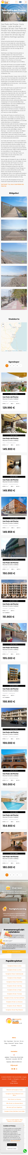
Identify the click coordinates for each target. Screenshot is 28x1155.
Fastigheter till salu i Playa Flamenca (14, 1009)
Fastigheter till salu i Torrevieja (14, 993)
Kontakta (13, 1045)
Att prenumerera (14, 951)
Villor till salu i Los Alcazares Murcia (14, 1103)
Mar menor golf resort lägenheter (14, 1107)
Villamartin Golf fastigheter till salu (14, 1089)
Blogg (6, 1043)
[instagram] (16, 1068)
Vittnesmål (11, 1043)
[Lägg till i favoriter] (24, 374)
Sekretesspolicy (20, 945)
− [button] (3, 326)
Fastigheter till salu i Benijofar (14, 978)
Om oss (22, 1041)
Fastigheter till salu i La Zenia (14, 966)
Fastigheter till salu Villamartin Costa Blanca (14, 1094)
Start (5, 1041)
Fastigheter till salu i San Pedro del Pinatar (14, 997)
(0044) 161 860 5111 (14, 1062)
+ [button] (3, 324)
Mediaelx (16, 1083)
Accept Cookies (12, 1144)
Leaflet (6, 350)
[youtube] (14, 1068)
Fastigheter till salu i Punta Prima (14, 982)
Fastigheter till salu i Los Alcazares (14, 1001)
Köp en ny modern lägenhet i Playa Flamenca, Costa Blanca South (14, 1120)
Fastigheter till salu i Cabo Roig (14, 986)
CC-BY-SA (24, 350)
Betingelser (16, 1079)
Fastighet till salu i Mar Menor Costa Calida (14, 1111)
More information (15, 1140)
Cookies (22, 1079)
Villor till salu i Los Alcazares (14, 1099)
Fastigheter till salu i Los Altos (14, 970)
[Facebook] (12, 1068)
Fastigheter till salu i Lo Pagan (14, 989)
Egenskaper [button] (10, 1041)
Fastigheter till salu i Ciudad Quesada (14, 974)
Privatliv (10, 1079)
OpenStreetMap (15, 350)
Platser (21, 1043)
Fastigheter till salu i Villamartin (14, 1005)
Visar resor (16, 1041)
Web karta (14, 1081)
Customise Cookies (11, 1148)
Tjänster (16, 1043)
